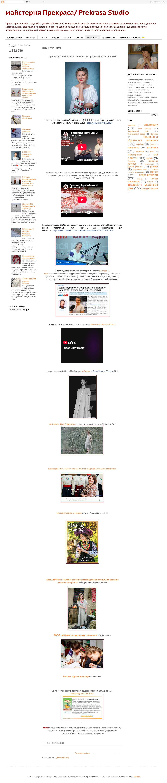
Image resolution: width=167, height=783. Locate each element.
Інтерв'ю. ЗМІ (93, 37)
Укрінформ (53, 469)
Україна (140, 144)
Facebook (55, 37)
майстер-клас (135, 155)
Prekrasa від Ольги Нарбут (76, 677)
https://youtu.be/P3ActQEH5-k (99, 123)
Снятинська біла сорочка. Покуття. (29, 281)
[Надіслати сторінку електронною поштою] (48, 743)
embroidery (151, 124)
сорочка (154, 172)
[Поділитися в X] (58, 743)
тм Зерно (85, 371)
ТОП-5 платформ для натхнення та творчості (75, 635)
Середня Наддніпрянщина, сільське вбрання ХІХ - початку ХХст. (29, 181)
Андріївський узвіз (138, 131)
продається (149, 164)
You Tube (67, 37)
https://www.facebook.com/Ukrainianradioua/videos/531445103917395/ (83, 230)
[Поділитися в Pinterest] (63, 743)
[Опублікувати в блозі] (55, 743)
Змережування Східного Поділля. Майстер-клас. (28, 65)
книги (152, 151)
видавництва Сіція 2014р (82, 693)
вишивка (152, 147)
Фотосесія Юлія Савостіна (62, 424)
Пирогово (154, 134)
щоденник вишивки (150, 189)
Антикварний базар (136, 134)
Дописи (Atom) (62, 757)
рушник (154, 166)
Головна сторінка (14, 37)
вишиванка (133, 147)
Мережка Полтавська (27, 117)
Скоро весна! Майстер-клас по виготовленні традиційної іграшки (29, 93)
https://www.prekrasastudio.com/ (79, 733)
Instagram (79, 37)
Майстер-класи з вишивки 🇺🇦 (132, 37)
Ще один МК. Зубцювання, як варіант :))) (29, 206)
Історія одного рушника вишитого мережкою (28, 232)
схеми (139, 179)
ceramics (131, 125)
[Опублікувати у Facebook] (60, 743)
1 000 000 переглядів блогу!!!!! (26, 154)
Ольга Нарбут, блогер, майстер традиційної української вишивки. (87, 469)
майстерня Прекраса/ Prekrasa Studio (67, 12)
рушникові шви (140, 169)
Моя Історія (31, 37)
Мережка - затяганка (26, 130)
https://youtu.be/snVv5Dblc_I (103, 324)
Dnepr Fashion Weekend (103, 371)
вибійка (152, 144)
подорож (131, 161)
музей (149, 158)
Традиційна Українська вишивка (143, 138)
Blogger (137, 776)
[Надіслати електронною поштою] (53, 743)
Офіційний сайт (109, 37)
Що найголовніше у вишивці (69, 513)
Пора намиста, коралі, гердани (28, 257)
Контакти (43, 37)
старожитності (148, 175)
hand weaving (145, 128)
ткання (150, 182)
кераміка (140, 151)
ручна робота (135, 166)
